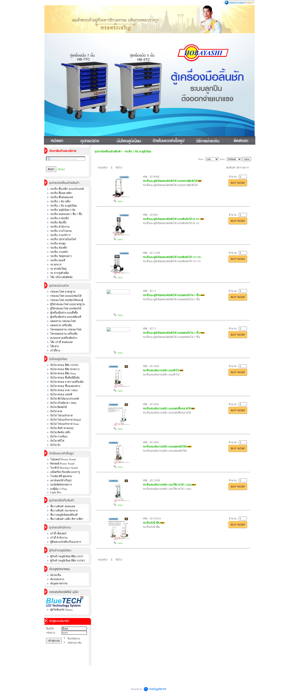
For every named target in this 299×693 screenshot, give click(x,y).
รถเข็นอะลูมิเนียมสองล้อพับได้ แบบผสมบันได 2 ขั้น (171, 332)
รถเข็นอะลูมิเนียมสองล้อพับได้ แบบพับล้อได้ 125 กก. (172, 257)
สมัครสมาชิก (75, 642)
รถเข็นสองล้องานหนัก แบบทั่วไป (161, 370)
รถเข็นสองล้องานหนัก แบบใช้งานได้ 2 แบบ (167, 484)
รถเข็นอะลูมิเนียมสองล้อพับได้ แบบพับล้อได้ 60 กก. (171, 219)
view (119, 201)
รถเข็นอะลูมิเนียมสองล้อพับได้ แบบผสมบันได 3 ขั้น (171, 295)
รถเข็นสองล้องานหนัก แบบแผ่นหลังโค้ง (165, 446)
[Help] (61, 169)
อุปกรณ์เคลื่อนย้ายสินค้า (108, 151)
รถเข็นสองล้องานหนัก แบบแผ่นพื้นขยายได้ (167, 408)
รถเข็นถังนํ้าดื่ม (151, 522)
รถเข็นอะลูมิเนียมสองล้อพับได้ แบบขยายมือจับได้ (170, 180)
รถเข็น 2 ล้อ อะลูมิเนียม (138, 151)
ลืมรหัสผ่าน (74, 638)
